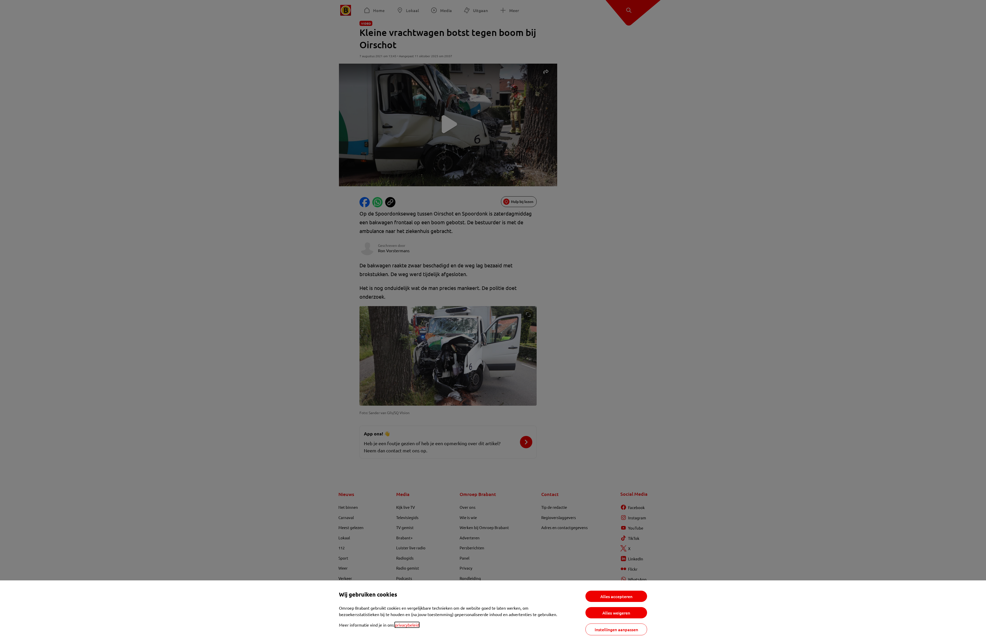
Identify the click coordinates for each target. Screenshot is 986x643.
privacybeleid (407, 624)
